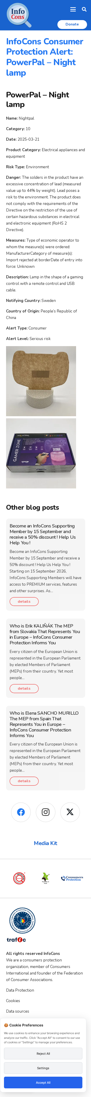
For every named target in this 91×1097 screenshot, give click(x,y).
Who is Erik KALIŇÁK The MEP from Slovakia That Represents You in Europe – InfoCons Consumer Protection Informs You (45, 634)
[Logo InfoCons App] (19, 15)
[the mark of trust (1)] (45, 878)
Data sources (17, 1011)
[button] (73, 9)
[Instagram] (46, 812)
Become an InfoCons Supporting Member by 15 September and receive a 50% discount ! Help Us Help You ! (43, 534)
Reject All (43, 1053)
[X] (70, 812)
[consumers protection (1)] (72, 878)
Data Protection (20, 990)
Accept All (43, 1082)
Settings (43, 1068)
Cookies (13, 1001)
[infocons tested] (19, 878)
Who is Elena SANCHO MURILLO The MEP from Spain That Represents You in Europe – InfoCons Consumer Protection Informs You (44, 724)
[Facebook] (21, 812)
